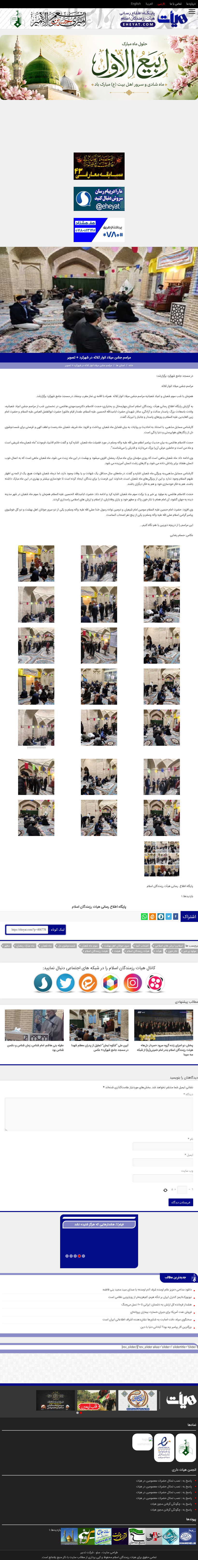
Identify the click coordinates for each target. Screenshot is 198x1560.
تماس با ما (176, 4)
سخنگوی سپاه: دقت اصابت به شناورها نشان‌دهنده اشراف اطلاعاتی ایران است (147, 1319)
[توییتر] (169, 916)
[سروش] (160, 916)
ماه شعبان (46, 946)
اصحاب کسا (142, 946)
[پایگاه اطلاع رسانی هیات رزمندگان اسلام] (153, 19)
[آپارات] (155, 983)
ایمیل (189, 1155)
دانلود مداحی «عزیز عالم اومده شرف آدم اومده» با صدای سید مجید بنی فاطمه (147, 1290)
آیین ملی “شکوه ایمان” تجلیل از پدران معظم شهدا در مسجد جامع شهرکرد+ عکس (99, 1047)
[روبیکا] (110, 983)
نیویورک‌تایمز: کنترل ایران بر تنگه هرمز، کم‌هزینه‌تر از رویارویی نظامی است (150, 1297)
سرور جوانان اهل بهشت (116, 946)
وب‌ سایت (187, 1171)
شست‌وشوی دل (66, 946)
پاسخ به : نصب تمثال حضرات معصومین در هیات (164, 1481)
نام (190, 1139)
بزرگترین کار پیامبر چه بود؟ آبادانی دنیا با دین (166, 1327)
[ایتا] (152, 916)
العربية (149, 4)
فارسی (161, 4)
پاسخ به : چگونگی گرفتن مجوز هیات (171, 1504)
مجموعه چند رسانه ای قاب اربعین (99, 1262)
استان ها (120, 366)
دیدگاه (188, 1094)
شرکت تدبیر (87, 1552)
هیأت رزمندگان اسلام (138, 951)
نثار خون (172, 951)
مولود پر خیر (190, 951)
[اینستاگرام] (133, 983)
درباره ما (191, 4)
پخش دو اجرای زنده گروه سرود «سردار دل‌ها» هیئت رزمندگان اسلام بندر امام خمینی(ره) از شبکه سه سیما (165, 1050)
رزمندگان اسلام (82, 907)
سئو (98, 1552)
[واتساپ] (144, 916)
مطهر (7, 946)
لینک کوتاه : (56, 929)
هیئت (117, 951)
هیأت (159, 951)
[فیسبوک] (175, 916)
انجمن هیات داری (184, 1470)
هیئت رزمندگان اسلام (96, 951)
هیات (96, 907)
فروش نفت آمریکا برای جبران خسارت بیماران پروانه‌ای (161, 1312)
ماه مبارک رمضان (25, 946)
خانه (131, 366)
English (136, 4)
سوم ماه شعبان (90, 946)
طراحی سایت (110, 1552)
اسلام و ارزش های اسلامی (169, 946)
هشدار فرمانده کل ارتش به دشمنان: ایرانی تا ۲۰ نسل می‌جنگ (156, 1304)
